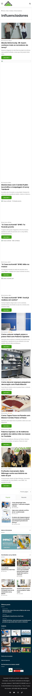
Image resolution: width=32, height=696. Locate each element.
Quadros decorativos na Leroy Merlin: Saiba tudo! (23, 590)
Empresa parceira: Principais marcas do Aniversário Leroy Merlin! (7, 591)
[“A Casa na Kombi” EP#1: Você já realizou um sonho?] (16, 286)
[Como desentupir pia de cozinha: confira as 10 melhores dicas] (16, 640)
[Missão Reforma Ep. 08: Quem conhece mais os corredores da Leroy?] (16, 31)
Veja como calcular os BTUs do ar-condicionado (20, 511)
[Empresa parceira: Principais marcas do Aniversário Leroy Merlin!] (8, 583)
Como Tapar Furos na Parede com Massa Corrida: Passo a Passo (15, 416)
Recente (23, 497)
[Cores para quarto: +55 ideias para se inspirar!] (26, 640)
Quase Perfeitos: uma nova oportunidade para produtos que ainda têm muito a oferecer (23, 571)
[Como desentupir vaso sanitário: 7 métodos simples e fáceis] (6, 505)
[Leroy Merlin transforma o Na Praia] (8, 562)
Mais (7, 10)
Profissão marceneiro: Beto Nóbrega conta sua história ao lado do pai (14, 473)
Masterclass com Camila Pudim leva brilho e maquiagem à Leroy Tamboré (15, 187)
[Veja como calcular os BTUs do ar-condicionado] (6, 512)
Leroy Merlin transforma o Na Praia (8, 568)
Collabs (11, 10)
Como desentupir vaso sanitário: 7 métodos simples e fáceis (21, 504)
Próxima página (24, 491)
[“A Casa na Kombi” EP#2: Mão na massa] (16, 250)
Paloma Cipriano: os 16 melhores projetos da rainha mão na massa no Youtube (15, 434)
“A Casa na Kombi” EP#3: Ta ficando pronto (13, 226)
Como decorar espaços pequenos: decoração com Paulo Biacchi (16, 383)
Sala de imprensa (5, 660)
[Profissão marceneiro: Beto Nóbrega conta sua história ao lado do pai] (16, 457)
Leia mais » (6, 57)
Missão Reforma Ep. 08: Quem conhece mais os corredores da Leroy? (14, 45)
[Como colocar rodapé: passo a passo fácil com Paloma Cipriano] (16, 321)
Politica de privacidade (6, 656)
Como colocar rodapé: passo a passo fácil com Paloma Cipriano (15, 335)
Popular (8, 497)
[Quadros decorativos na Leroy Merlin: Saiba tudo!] (24, 583)
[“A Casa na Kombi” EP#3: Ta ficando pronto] (16, 210)
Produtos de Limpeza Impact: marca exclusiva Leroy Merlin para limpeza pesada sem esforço (21, 520)
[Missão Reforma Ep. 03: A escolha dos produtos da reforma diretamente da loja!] (16, 649)
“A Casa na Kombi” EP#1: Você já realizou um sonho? (15, 299)
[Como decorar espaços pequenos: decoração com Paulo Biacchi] (16, 363)
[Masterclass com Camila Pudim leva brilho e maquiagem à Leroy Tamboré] (16, 120)
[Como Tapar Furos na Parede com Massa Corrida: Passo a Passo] (16, 403)
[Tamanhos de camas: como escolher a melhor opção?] (6, 642)
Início (3, 10)
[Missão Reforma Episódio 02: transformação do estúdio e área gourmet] (26, 649)
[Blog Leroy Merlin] (8, 3)
